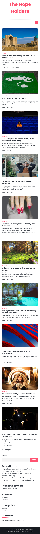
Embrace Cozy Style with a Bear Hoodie (19, 394)
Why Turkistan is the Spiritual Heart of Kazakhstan (18, 57)
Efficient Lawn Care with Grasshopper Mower (19, 269)
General (4, 96)
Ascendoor (14, 531)
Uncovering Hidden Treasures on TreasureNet (16, 352)
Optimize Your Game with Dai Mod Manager (17, 182)
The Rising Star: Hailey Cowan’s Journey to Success (19, 435)
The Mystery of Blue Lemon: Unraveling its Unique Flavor (19, 311)
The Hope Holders (22, 529)
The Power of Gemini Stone (14, 98)
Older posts (8, 450)
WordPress (30, 531)
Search (4, 456)
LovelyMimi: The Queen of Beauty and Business (18, 225)
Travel (4, 53)
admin (3, 107)
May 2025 (5, 497)
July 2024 (5, 500)
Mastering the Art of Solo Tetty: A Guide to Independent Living (19, 140)
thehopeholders (6, 67)
